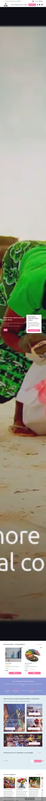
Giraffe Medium (8, 663)
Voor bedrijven (32, 4)
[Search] (27, 4)
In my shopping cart (38, 761)
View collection (39, 644)
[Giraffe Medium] (13, 655)
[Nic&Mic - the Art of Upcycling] (7, 5)
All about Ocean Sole (10, 728)
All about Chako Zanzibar (34, 713)
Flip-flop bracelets (28, 663)
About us (22, 4)
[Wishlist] (39, 4)
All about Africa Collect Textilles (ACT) (33, 729)
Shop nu (40, 752)
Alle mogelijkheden (34, 330)
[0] (41, 4)
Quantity (32, 761)
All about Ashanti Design (34, 743)
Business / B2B (17, 4)
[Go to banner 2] (34, 710)
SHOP (12, 4)
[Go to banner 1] (14, 718)
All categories (39, 774)
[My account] (37, 4)
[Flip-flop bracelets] (33, 655)
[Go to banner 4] (23, 740)
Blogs (25, 4)
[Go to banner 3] (34, 725)
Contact (36, 1)
